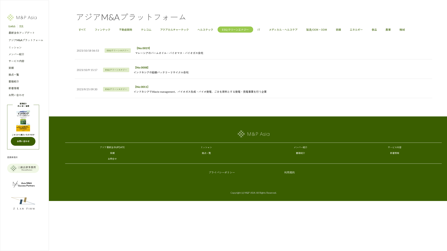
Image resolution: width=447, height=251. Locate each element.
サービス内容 (394, 147)
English (12, 26)
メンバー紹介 (300, 147)
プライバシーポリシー (222, 172)
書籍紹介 (300, 153)
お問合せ (112, 158)
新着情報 (394, 153)
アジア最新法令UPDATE (112, 147)
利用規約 (289, 172)
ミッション (206, 147)
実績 (112, 153)
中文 (21, 26)
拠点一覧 (206, 153)
